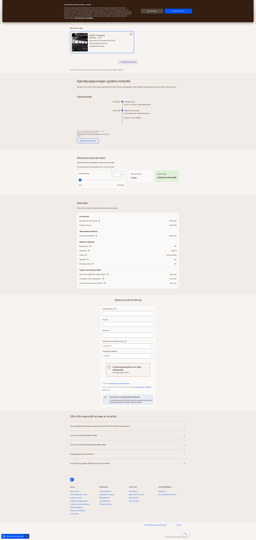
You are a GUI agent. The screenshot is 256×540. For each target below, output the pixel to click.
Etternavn (105, 330)
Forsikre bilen (74, 514)
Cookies (178, 525)
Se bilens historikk (75, 498)
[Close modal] (131, 34)
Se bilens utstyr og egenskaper (80, 504)
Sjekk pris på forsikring (15, 536)
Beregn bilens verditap (106, 495)
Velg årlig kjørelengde (109, 351)
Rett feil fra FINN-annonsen (167, 495)
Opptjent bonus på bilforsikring (113, 341)
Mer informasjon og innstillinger (84, 18)
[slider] (101, 179)
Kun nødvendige (152, 11)
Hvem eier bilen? (134, 501)
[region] (128, 11)
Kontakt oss (162, 491)
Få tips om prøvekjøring (77, 511)
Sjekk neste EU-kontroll (136, 495)
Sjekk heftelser (133, 498)
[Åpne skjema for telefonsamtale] (186, 533)
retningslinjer (140, 387)
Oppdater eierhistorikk (88, 141)
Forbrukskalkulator (105, 491)
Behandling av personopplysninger (155, 525)
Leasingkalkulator (104, 501)
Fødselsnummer (107, 309)
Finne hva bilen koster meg (78, 495)
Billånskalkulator (104, 498)
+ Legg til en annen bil (128, 62)
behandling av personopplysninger (119, 383)
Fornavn (105, 320)
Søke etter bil (74, 491)
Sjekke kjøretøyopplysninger (79, 501)
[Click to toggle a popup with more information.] (99, 221)
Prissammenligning (76, 507)
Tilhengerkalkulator (105, 504)
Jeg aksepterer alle (178, 11)
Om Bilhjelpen (133, 491)
